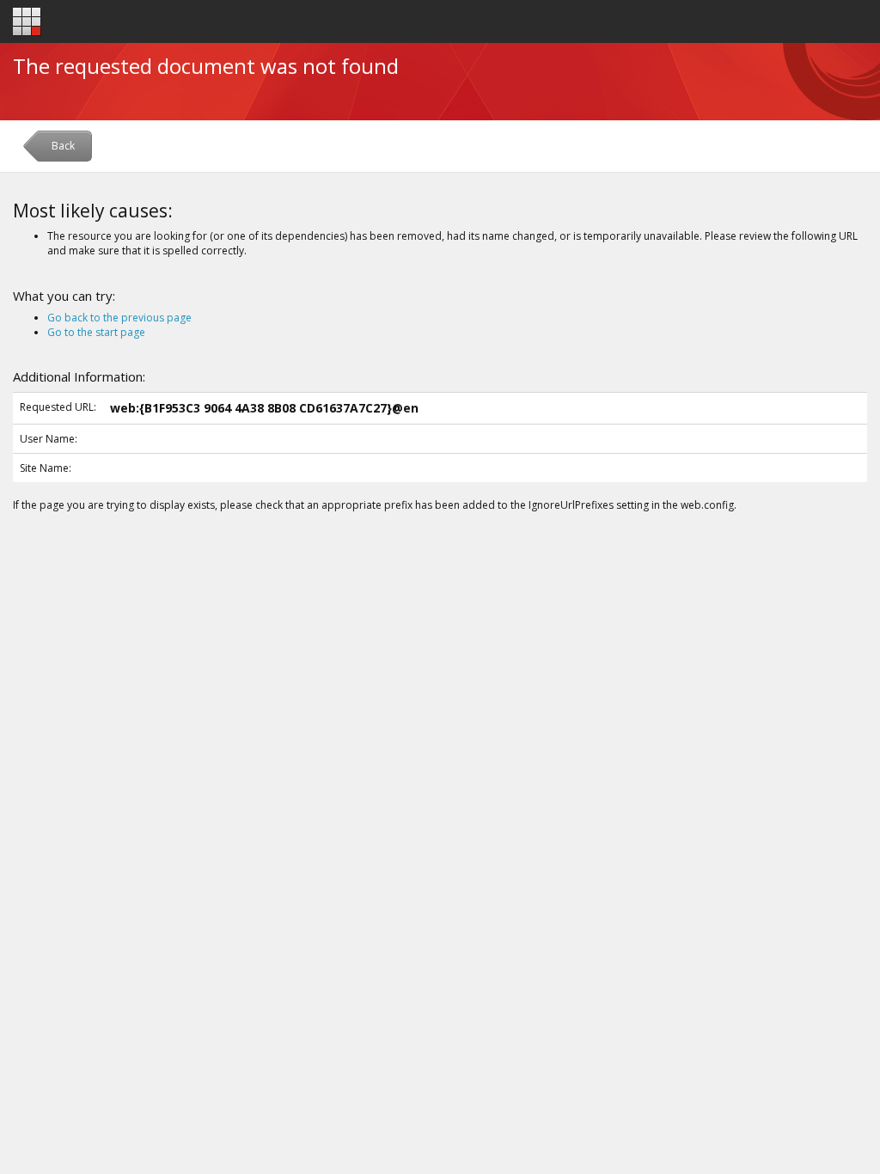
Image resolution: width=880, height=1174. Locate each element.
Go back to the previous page (119, 317)
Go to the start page (96, 332)
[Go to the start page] (27, 22)
